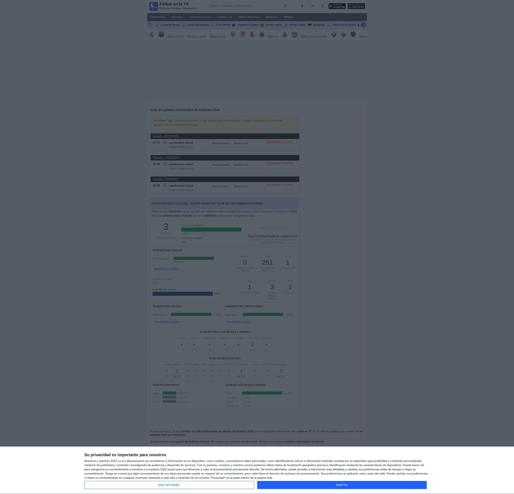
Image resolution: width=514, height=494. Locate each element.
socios (122, 460)
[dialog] (257, 470)
